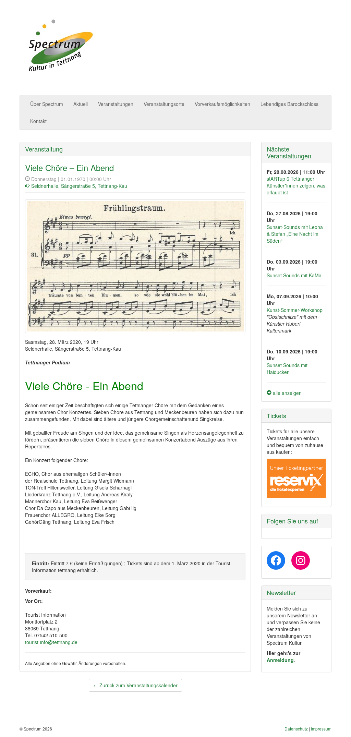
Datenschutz (296, 729)
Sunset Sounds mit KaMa (294, 275)
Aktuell (80, 103)
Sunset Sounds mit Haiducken (287, 368)
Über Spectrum (46, 103)
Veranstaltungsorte (164, 103)
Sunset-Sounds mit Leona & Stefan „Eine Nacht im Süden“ (295, 233)
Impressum (321, 729)
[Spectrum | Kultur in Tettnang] (60, 46)
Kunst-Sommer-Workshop (295, 309)
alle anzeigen (286, 392)
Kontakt (38, 121)
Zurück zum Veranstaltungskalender (135, 685)
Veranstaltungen (115, 103)
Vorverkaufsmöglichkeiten (222, 103)
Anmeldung (280, 659)
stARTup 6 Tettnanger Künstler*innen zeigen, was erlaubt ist (296, 185)
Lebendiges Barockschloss (289, 103)
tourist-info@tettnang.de (51, 642)
